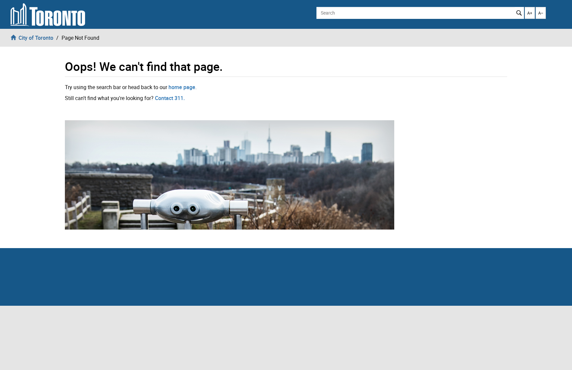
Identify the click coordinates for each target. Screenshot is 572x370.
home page (181, 87)
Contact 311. (170, 98)
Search (519, 13)
